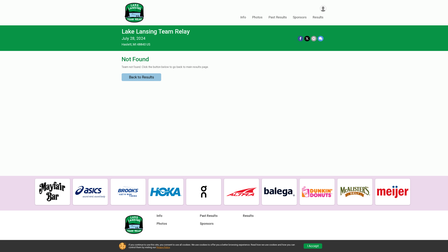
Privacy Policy (163, 247)
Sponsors (300, 17)
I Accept (313, 246)
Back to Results (141, 77)
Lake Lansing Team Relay (156, 31)
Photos (257, 17)
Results (318, 17)
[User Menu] (323, 8)
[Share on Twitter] (307, 38)
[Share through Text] (321, 38)
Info (243, 17)
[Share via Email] (314, 38)
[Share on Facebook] (300, 38)
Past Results (277, 17)
